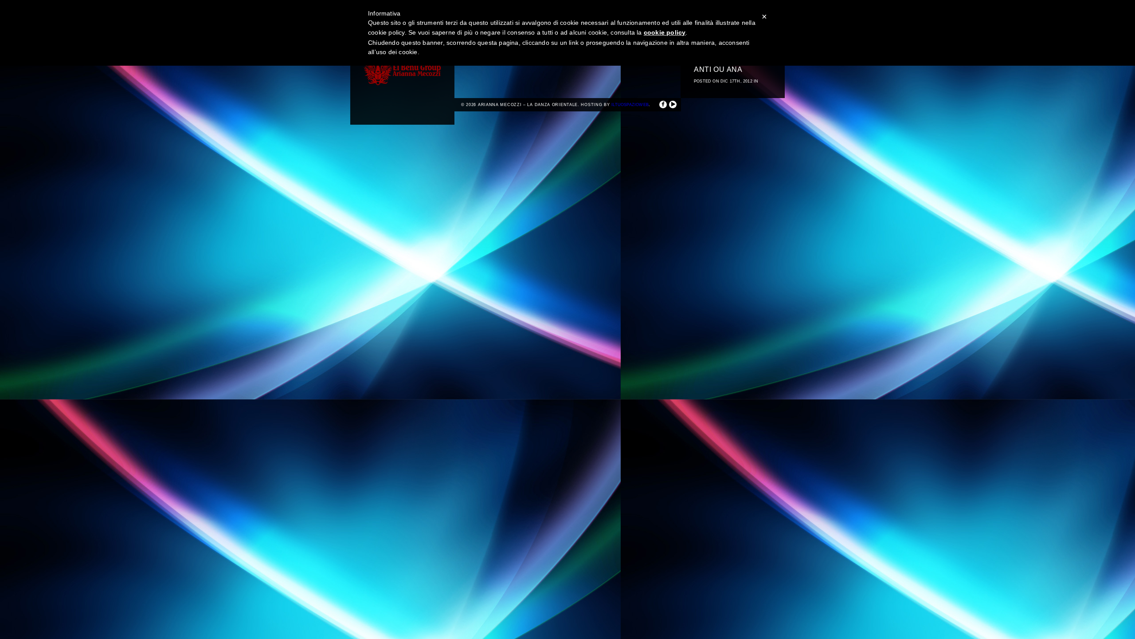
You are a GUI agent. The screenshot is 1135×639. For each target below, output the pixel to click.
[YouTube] (673, 104)
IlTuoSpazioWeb (630, 105)
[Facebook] (663, 104)
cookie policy (665, 32)
